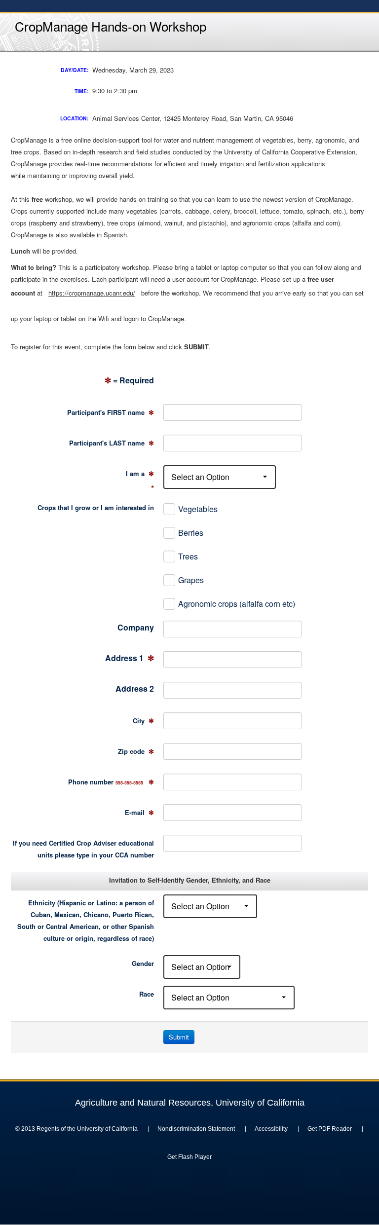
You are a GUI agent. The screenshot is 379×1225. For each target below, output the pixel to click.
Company (135, 627)
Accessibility (271, 1128)
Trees (188, 556)
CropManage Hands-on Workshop (110, 26)
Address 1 (129, 658)
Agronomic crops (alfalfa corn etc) (236, 603)
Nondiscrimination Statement (196, 1128)
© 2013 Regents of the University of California (76, 1128)
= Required (129, 380)
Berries (190, 532)
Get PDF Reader (329, 1128)
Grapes (191, 580)
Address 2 (134, 688)
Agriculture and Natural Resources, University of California (189, 1103)
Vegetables (198, 509)
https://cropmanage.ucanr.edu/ (91, 292)
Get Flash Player (189, 1156)
